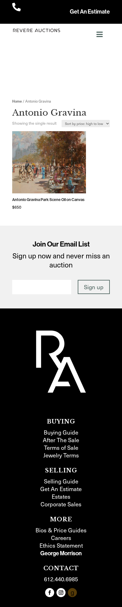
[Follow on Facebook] (49, 592)
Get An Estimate (90, 11)
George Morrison (61, 553)
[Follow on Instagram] (61, 592)
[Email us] (72, 592)
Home (17, 101)
